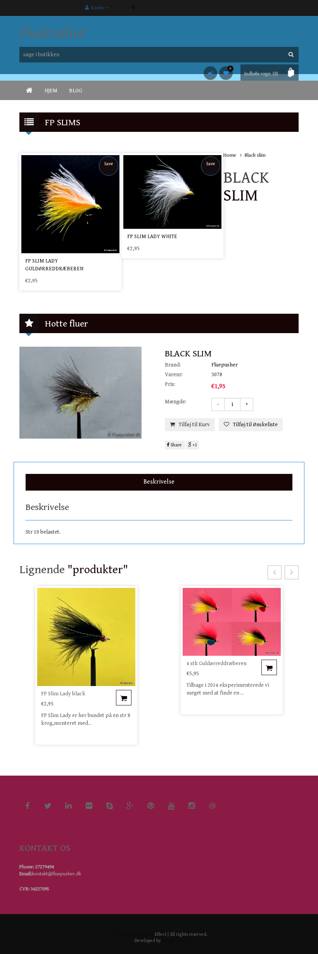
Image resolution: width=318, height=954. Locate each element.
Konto (97, 8)
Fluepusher (224, 365)
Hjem (51, 91)
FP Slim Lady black (63, 694)
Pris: (170, 384)
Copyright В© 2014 (134, 934)
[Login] (210, 73)
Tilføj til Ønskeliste (255, 425)
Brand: (173, 365)
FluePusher (52, 33)
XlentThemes (175, 940)
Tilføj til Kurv (194, 425)
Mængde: (175, 402)
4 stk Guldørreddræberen (217, 663)
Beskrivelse (159, 482)
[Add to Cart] (123, 697)
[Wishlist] (226, 73)
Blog (75, 91)
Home (229, 155)
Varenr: (174, 375)
